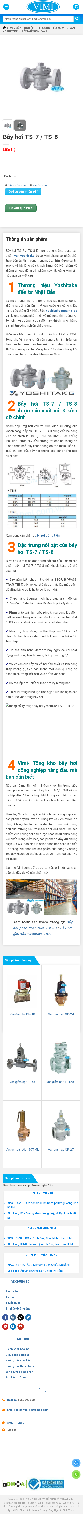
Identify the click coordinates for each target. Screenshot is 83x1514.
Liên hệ (12, 1429)
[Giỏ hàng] (76, 7)
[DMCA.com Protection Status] (14, 1483)
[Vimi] (36, 7)
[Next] (74, 77)
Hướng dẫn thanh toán (19, 1366)
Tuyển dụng (13, 1302)
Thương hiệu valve (51, 28)
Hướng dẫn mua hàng (18, 1360)
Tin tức (10, 1297)
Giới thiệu (11, 1291)
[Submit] (77, 19)
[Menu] (6, 7)
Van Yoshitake (40, 185)
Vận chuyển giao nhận (19, 1371)
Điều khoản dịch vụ (17, 1354)
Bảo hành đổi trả (16, 1377)
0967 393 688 (26, 1399)
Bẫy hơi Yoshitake (34, 31)
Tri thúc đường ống (17, 1308)
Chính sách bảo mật (17, 1349)
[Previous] (8, 77)
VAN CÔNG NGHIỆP (22, 28)
